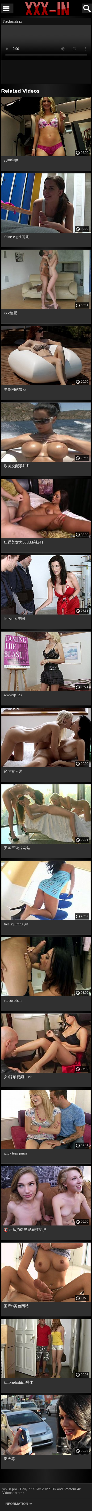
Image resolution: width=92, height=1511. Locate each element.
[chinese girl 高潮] (46, 231)
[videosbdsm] (46, 995)
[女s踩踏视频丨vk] (46, 1071)
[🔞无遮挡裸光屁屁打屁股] (46, 1224)
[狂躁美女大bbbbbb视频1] (46, 537)
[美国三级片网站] (46, 842)
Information (17, 1504)
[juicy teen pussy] (46, 1148)
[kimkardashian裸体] (46, 1377)
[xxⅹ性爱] (46, 308)
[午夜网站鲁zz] (46, 384)
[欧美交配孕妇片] (46, 460)
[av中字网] (46, 155)
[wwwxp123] (46, 690)
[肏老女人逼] (46, 766)
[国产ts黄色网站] (46, 1301)
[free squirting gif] (46, 919)
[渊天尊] (46, 1453)
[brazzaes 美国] (46, 613)
